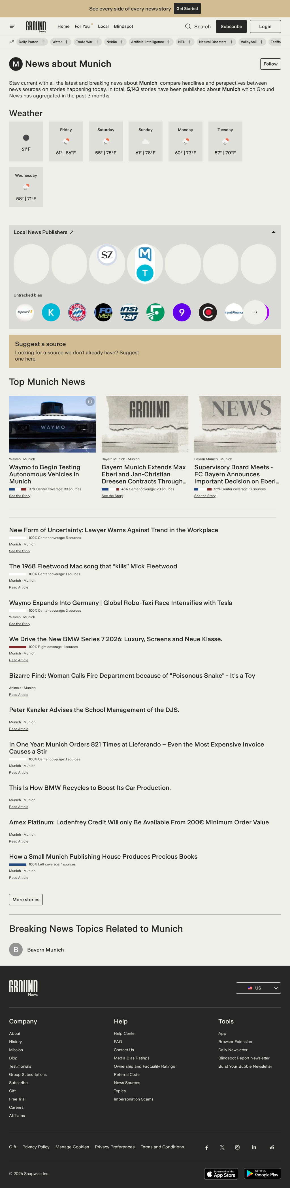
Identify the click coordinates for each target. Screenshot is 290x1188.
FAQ (118, 1041)
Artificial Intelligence (147, 42)
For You (82, 26)
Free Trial (17, 1099)
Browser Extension (235, 1041)
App (222, 1033)
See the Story (19, 496)
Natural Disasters (212, 42)
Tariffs (276, 42)
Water (57, 42)
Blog (13, 1058)
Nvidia (111, 42)
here (30, 359)
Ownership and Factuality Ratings (144, 1066)
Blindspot (123, 26)
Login (265, 26)
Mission (16, 1050)
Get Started (187, 8)
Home (63, 26)
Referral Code (127, 1074)
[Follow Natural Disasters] (231, 41)
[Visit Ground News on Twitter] (222, 1147)
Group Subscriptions (28, 1074)
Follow (271, 64)
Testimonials (20, 1066)
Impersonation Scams (133, 1099)
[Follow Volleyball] (261, 41)
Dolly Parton (28, 42)
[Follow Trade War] (97, 41)
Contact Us (124, 1050)
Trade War (84, 42)
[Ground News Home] (36, 27)
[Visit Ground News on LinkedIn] (254, 1147)
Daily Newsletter (233, 1050)
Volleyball (249, 42)
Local (103, 26)
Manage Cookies (72, 1146)
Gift (12, 1091)
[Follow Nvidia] (121, 41)
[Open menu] (12, 26)
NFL (181, 42)
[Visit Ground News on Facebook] (206, 1147)
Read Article (18, 587)
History (15, 1041)
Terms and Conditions (162, 1146)
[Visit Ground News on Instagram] (237, 1147)
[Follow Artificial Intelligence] (168, 41)
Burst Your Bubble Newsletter (245, 1066)
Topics (120, 1091)
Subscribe (231, 26)
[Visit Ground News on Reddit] (272, 1147)
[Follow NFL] (189, 41)
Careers (16, 1107)
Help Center (125, 1033)
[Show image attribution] (90, 401)
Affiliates (17, 1115)
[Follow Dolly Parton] (43, 41)
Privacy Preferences (115, 1146)
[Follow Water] (66, 41)
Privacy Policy (36, 1146)
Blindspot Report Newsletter (244, 1058)
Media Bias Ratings (132, 1058)
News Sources (127, 1082)
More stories (25, 899)
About (14, 1033)
